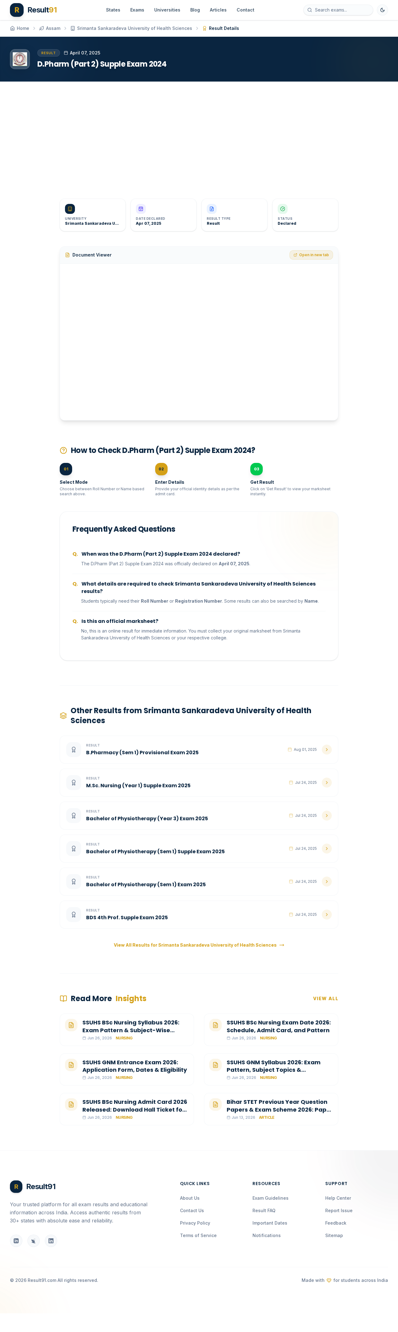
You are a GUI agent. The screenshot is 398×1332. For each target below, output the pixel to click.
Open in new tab (314, 254)
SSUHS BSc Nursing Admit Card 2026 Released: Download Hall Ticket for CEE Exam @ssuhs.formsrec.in (134, 1109)
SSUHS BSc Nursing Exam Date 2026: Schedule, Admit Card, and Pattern (279, 1026)
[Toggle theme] (382, 10)
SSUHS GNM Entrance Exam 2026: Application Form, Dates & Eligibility (134, 1066)
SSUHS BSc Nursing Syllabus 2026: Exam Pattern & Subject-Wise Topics (130, 1030)
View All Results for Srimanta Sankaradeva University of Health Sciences (195, 945)
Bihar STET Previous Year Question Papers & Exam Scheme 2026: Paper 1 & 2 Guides (280, 1109)
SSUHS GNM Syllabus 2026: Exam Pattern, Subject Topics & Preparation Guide (274, 1070)
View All (325, 998)
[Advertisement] (196, 135)
